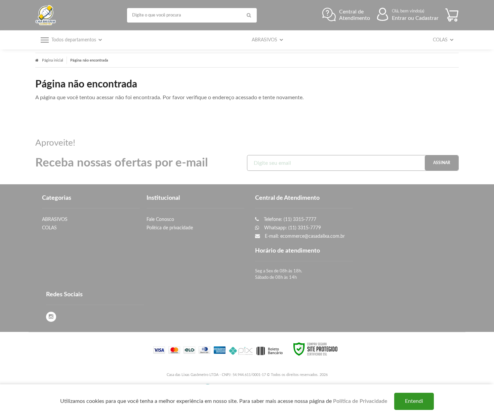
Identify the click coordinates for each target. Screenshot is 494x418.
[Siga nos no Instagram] (51, 316)
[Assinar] (441, 162)
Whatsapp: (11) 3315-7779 (292, 227)
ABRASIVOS (55, 219)
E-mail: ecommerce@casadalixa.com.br (304, 236)
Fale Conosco (160, 219)
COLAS (49, 227)
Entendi (414, 401)
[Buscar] (248, 15)
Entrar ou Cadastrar (415, 18)
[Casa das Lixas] (47, 15)
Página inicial (52, 60)
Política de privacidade (170, 227)
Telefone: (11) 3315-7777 (289, 219)
